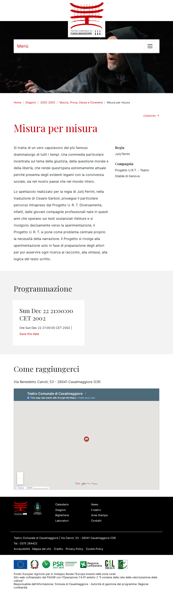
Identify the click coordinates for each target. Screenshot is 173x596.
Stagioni (31, 102)
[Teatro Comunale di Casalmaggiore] (86, 18)
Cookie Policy (94, 548)
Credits (58, 548)
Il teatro (96, 510)
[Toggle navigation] (150, 46)
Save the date (29, 334)
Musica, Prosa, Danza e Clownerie (81, 102)
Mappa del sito (41, 548)
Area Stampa (99, 515)
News (94, 504)
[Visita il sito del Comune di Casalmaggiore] (38, 508)
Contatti (96, 520)
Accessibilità (22, 548)
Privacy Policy (74, 548)
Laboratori (62, 520)
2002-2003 (47, 102)
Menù (22, 46)
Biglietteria (62, 515)
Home (17, 102)
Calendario (62, 504)
